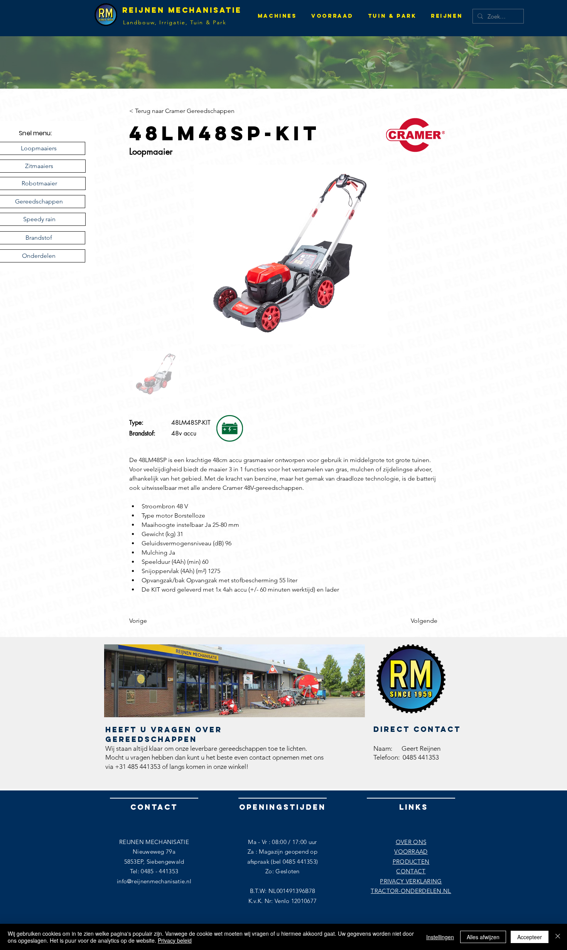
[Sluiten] (557, 937)
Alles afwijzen (483, 937)
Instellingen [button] (440, 937)
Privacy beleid (175, 940)
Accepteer (529, 937)
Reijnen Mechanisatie (182, 10)
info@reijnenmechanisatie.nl (154, 881)
